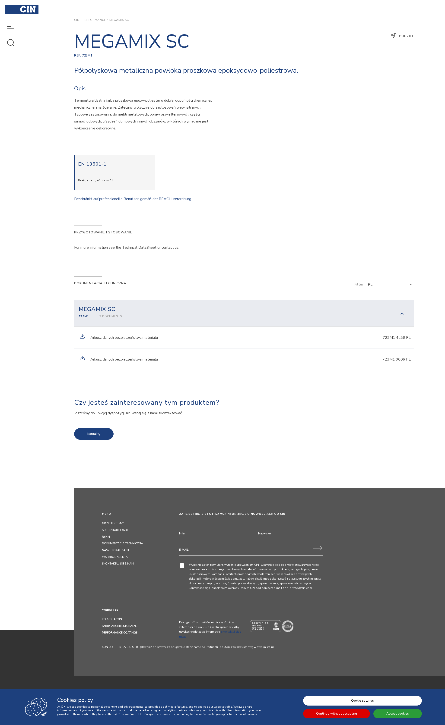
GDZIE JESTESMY (113, 523)
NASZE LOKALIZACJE (116, 550)
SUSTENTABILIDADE (115, 530)
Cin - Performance (90, 20)
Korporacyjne (113, 619)
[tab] (244, 313)
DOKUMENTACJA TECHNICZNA (122, 543)
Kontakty (93, 434)
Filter (358, 284)
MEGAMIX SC (119, 20)
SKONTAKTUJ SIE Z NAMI (118, 563)
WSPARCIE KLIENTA (115, 557)
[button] (391, 284)
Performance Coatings (119, 632)
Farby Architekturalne (119, 626)
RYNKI (106, 537)
